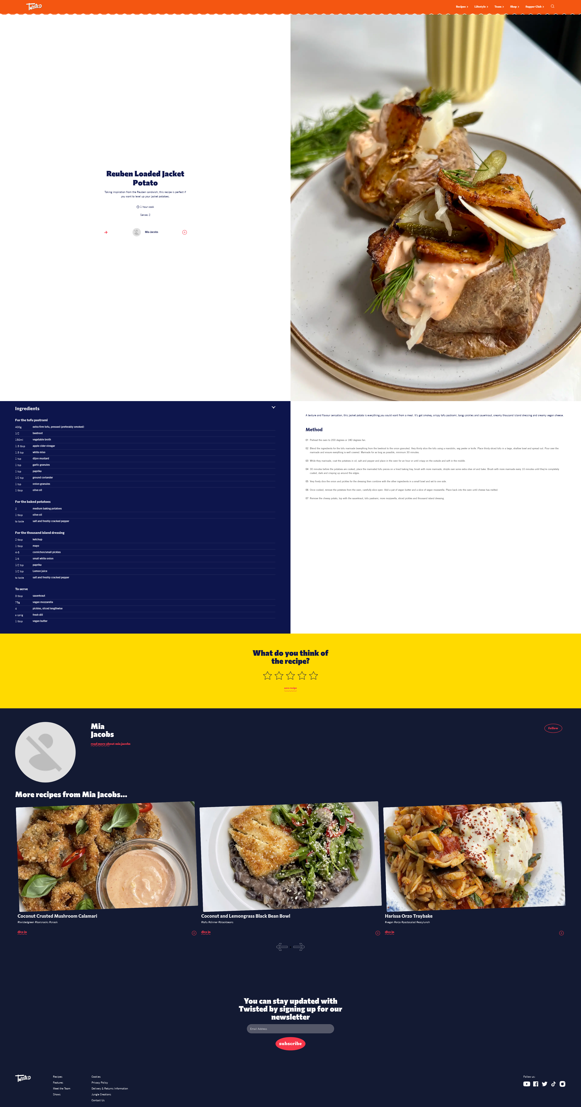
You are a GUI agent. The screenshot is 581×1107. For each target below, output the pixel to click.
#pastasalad (408, 922)
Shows (57, 1094)
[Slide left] (282, 947)
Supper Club (533, 6)
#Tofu (204, 922)
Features (58, 1082)
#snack (53, 922)
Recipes (461, 6)
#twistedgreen (26, 922)
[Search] (552, 6)
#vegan (389, 922)
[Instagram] (562, 1084)
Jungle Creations (101, 1094)
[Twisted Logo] (34, 7)
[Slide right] (299, 947)
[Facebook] (535, 1084)
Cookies (96, 1076)
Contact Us (98, 1100)
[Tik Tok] (553, 1084)
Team (497, 6)
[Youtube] (526, 1084)
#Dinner (213, 922)
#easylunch (423, 922)
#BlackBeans (225, 922)
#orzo (397, 922)
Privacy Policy (100, 1082)
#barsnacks (41, 922)
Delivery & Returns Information (110, 1088)
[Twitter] (544, 1084)
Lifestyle (480, 6)
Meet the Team (61, 1088)
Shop (513, 6)
